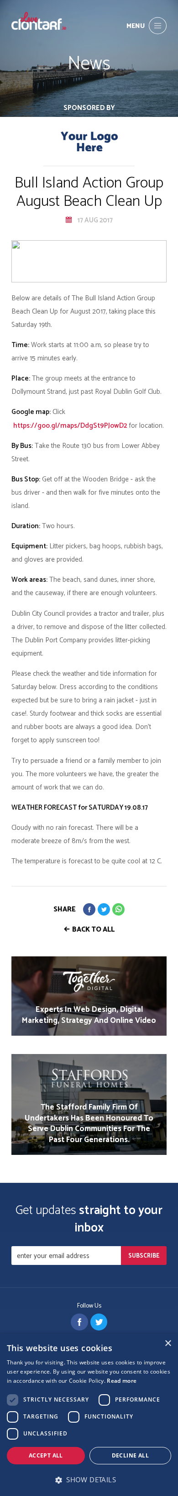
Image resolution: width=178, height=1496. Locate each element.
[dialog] (89, 1415)
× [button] (167, 1343)
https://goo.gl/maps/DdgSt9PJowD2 (70, 425)
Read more (121, 1381)
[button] (89, 1479)
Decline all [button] (130, 1455)
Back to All (93, 929)
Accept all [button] (46, 1455)
